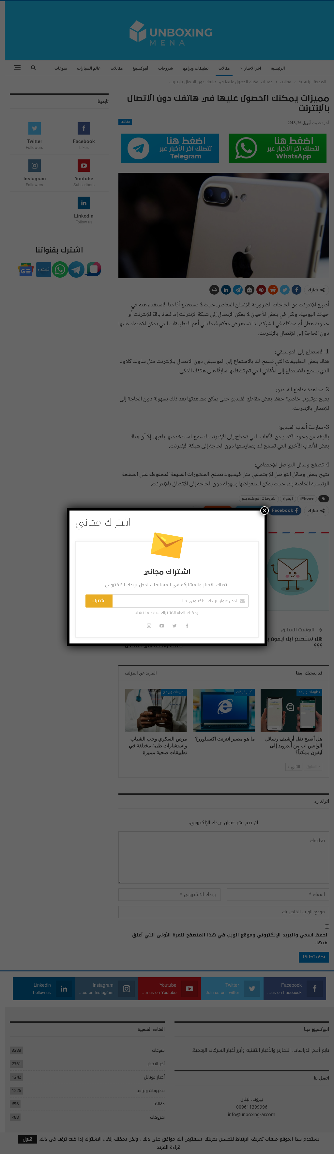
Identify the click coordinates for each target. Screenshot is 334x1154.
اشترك (99, 601)
